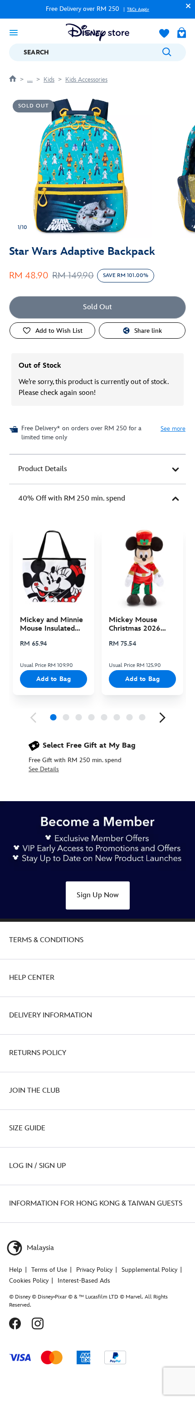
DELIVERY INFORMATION (50, 1015)
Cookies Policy (29, 1280)
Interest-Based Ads (84, 1280)
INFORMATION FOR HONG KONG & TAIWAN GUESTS (95, 1203)
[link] (33, 718)
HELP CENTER (31, 977)
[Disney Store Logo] (97, 32)
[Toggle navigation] (13, 32)
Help (15, 1270)
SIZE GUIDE (27, 1128)
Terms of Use (49, 1270)
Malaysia (39, 1248)
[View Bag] (181, 33)
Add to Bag (53, 679)
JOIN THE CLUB (34, 1090)
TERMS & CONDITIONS (46, 940)
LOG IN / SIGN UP (37, 1166)
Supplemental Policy (149, 1270)
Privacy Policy (94, 1270)
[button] (185, 5)
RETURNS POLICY (37, 1053)
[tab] (97, 469)
